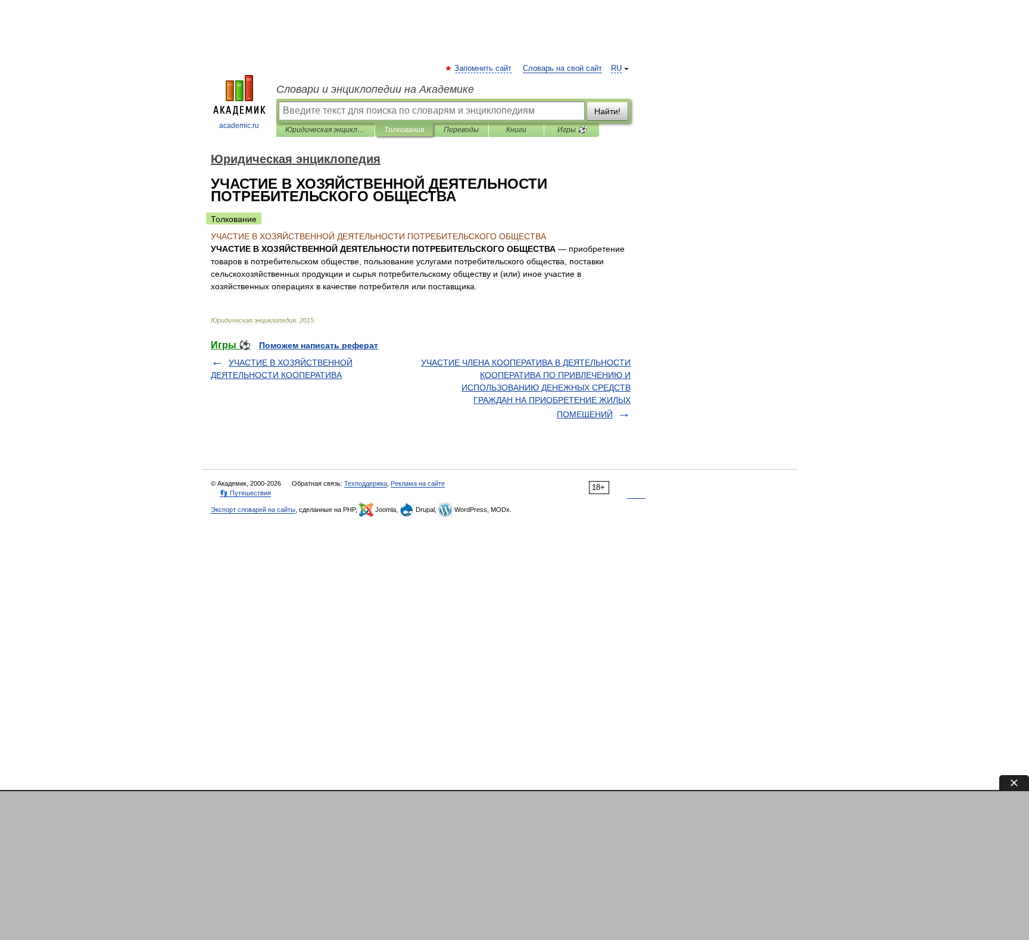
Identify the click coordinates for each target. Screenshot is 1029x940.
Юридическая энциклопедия (325, 130)
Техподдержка (365, 483)
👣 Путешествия (245, 492)
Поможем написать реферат (318, 345)
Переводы (461, 130)
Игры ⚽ (572, 130)
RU (616, 68)
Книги (516, 130)
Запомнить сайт (484, 68)
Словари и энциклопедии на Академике (375, 89)
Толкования (404, 130)
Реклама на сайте (418, 483)
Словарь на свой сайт (562, 68)
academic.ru (239, 125)
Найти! (607, 111)
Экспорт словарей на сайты (253, 509)
